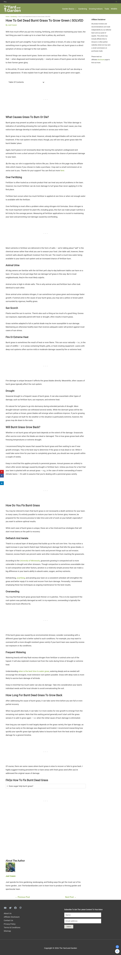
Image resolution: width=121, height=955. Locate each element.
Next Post (70, 897)
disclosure (101, 59)
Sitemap (7, 931)
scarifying (21, 578)
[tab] (46, 786)
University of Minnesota (30, 561)
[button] (116, 2)
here (62, 170)
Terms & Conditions (12, 927)
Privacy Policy (9, 924)
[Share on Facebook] (2, 476)
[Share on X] (2, 479)
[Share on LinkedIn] (2, 483)
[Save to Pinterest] (2, 472)
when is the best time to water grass (33, 671)
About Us (7, 913)
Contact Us (8, 920)
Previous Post (22, 897)
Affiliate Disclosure (12, 917)
